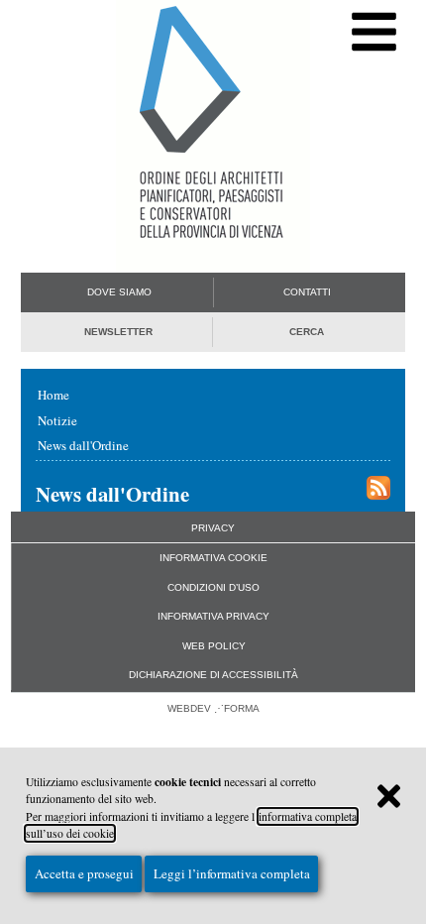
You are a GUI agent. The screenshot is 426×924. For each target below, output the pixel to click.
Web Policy (214, 645)
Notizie (57, 420)
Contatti (307, 292)
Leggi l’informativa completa (232, 873)
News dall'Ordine (83, 445)
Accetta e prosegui (84, 873)
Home (53, 395)
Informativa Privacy (213, 616)
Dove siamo (119, 292)
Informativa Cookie (213, 557)
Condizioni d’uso (213, 587)
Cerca (306, 331)
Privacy (213, 527)
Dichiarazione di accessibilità (213, 674)
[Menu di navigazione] (374, 32)
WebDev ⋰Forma (213, 708)
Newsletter (118, 331)
